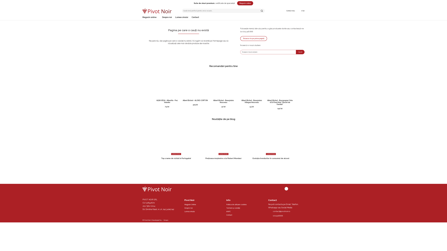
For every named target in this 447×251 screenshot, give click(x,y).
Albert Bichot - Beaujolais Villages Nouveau (251, 101)
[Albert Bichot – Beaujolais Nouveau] (223, 84)
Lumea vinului (176, 154)
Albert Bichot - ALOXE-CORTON (195, 100)
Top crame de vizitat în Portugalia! (176, 158)
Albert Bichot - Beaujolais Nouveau (223, 101)
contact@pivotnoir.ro (281, 211)
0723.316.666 (247, 32)
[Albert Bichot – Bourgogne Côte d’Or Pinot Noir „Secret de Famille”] (280, 84)
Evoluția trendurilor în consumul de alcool (271, 158)
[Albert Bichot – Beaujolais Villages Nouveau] (252, 84)
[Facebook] (286, 188)
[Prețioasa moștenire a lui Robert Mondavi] (223, 139)
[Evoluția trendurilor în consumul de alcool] (271, 139)
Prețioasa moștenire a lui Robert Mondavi (223, 158)
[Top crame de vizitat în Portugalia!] (176, 139)
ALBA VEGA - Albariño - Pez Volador (167, 101)
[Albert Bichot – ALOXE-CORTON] (195, 84)
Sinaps (166, 220)
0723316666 (278, 216)
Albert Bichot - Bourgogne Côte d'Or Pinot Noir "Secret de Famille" (280, 102)
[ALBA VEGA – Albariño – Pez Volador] (167, 84)
